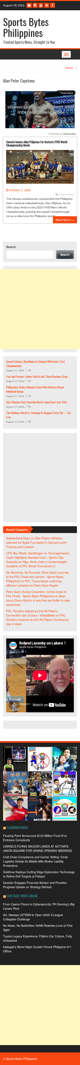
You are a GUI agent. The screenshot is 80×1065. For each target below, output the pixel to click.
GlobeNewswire (17, 827)
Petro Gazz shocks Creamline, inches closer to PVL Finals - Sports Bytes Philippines (36, 594)
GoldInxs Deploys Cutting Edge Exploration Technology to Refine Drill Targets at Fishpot (39, 874)
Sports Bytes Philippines (26, 27)
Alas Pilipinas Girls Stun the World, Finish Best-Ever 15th (36, 402)
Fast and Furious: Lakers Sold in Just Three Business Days (37, 376)
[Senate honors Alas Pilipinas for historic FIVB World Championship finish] (40, 168)
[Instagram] (35, 5)
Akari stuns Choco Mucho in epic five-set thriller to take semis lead (38, 600)
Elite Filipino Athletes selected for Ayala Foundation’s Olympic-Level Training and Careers (36, 542)
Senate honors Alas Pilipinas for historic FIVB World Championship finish (36, 144)
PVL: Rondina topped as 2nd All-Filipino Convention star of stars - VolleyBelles (32, 613)
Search (11, 247)
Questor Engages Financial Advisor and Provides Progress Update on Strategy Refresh (35, 885)
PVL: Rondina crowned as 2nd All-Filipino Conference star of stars (37, 619)
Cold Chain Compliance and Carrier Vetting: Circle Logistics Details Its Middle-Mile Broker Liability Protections (35, 861)
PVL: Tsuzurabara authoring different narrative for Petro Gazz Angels (34, 583)
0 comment (66, 194)
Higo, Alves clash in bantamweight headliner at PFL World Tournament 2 (36, 564)
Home (69, 68)
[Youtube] (40, 5)
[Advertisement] (40, 309)
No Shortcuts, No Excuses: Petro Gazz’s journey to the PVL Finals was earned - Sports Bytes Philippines (37, 576)
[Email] (29, 5)
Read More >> (65, 220)
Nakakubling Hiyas (18, 538)
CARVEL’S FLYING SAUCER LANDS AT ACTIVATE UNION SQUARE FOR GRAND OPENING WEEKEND (37, 848)
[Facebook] (52, 5)
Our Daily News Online (22, 895)
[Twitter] (46, 5)
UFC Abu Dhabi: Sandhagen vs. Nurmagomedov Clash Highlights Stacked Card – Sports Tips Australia (37, 557)
